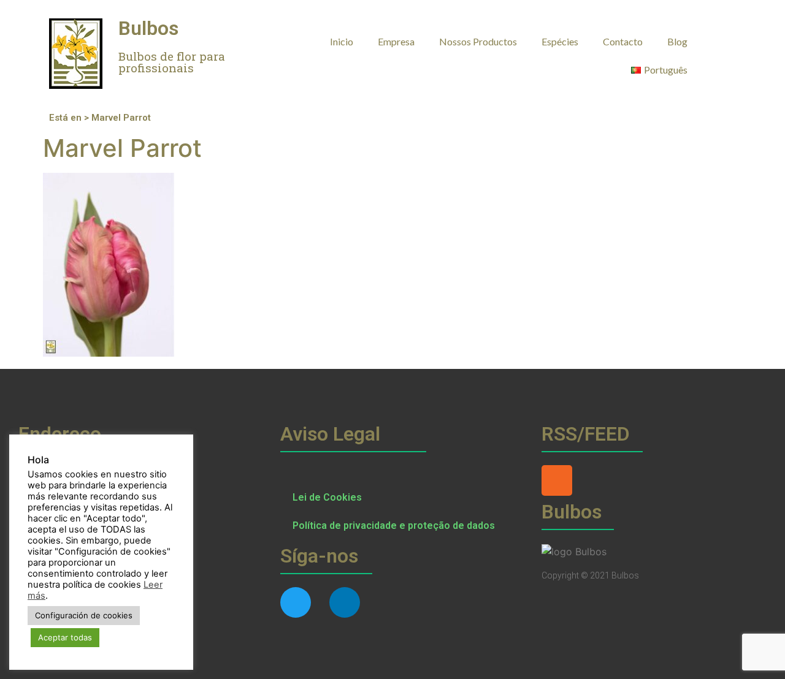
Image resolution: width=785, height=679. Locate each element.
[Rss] (557, 480)
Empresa (396, 41)
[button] (724, 41)
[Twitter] (295, 602)
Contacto (623, 41)
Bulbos (148, 28)
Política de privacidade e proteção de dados (394, 525)
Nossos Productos (478, 41)
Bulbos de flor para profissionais (171, 61)
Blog (677, 41)
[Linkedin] (344, 602)
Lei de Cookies (327, 497)
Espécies (560, 41)
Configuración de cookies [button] (83, 615)
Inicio (341, 41)
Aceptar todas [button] (65, 637)
